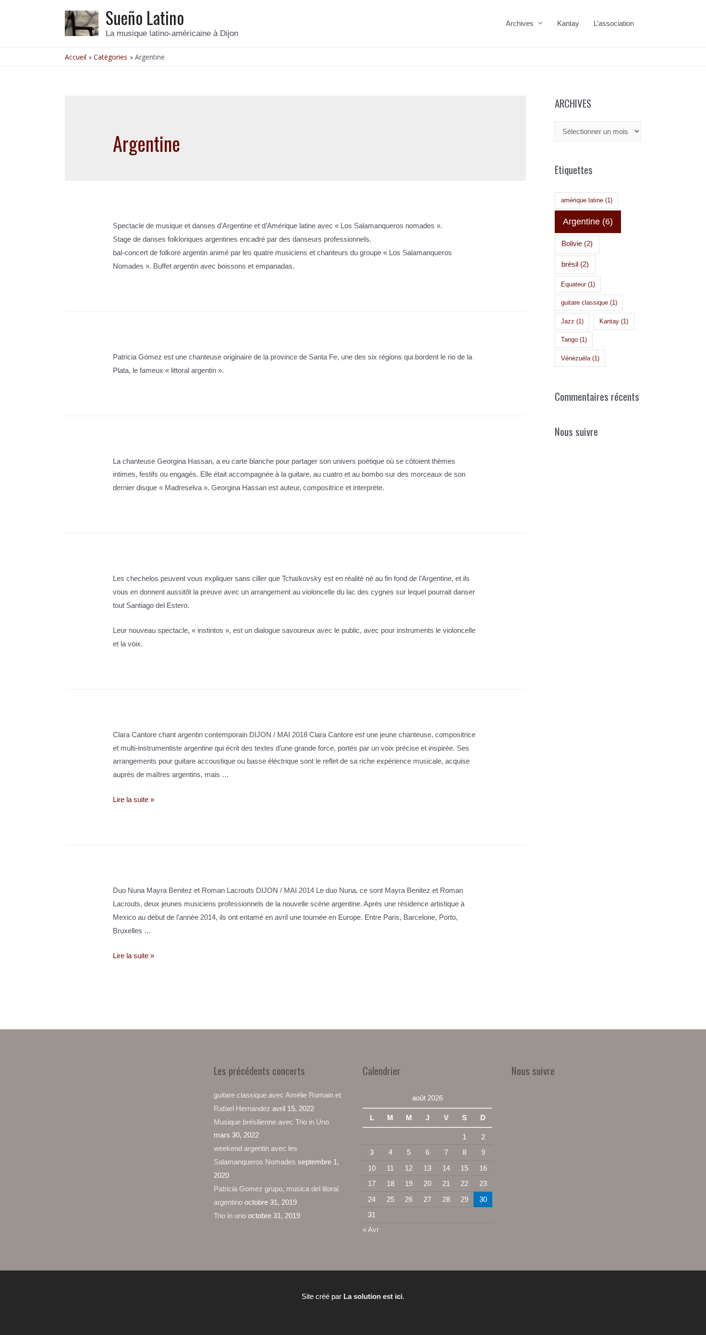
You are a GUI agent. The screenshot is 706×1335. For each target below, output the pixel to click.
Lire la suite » (133, 799)
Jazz (572, 321)
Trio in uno (230, 1215)
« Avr (371, 1229)
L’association (614, 23)
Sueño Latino (145, 17)
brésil (575, 264)
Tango (574, 339)
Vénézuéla (580, 358)
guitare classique (589, 302)
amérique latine (586, 200)
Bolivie (577, 243)
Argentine (588, 221)
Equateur (578, 284)
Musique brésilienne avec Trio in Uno (271, 1122)
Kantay (568, 23)
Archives (520, 23)
